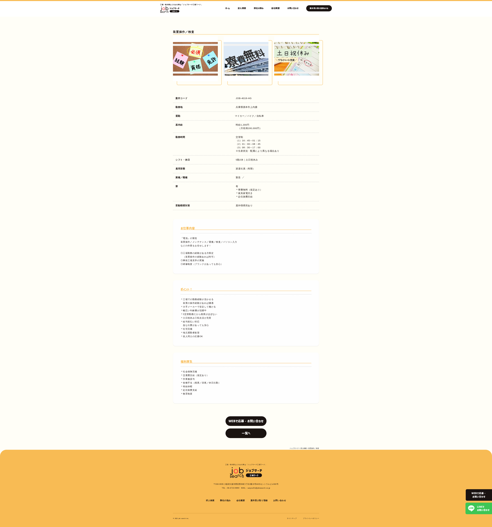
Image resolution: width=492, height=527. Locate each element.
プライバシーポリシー (311, 518)
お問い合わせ (293, 8)
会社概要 (275, 8)
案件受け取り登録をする (319, 8)
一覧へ (246, 433)
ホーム (227, 8)
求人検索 (242, 8)
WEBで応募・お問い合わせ (478, 495)
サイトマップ (292, 518)
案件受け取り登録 (259, 500)
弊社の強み (259, 8)
